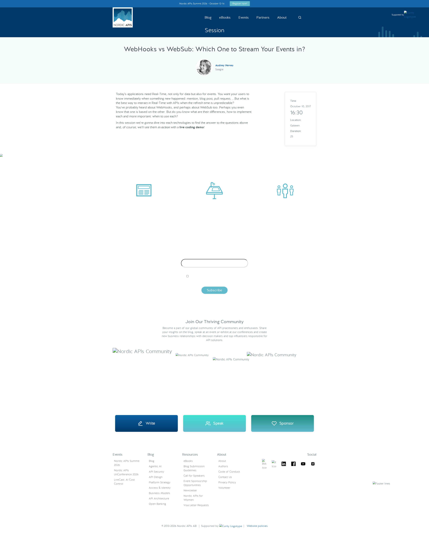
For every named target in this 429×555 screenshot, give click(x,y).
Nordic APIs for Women (193, 498)
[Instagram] (312, 464)
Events (243, 17)
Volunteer (224, 487)
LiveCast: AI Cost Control (124, 481)
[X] (264, 464)
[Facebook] (293, 464)
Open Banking (157, 504)
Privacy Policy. (267, 282)
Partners (262, 17)
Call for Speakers (194, 475)
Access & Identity (160, 487)
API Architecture (159, 498)
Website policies (257, 526)
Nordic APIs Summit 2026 (126, 463)
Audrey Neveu (224, 65)
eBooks (225, 17)
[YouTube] (303, 464)
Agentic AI (155, 466)
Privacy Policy (227, 482)
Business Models (159, 493)
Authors (223, 466)
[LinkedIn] (283, 464)
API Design (155, 477)
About (282, 17)
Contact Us (225, 477)
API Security (156, 471)
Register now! (239, 3)
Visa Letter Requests (196, 505)
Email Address (214, 256)
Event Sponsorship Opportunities (195, 483)
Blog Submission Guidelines (193, 468)
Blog (208, 17)
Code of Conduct (229, 471)
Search (299, 17)
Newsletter (190, 490)
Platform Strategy (159, 482)
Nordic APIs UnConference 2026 (126, 472)
